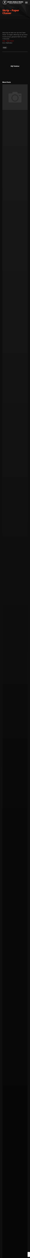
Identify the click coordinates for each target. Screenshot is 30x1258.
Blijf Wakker (15, 66)
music (4, 47)
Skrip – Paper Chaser (8, 41)
